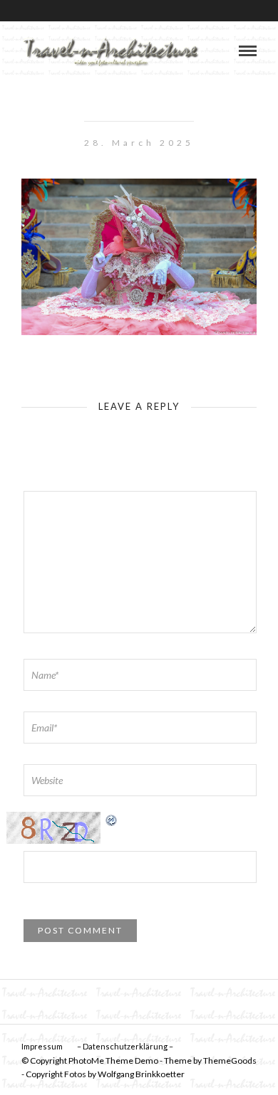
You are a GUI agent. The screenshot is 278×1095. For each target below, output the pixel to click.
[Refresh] (112, 819)
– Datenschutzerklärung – (125, 1046)
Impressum (42, 1046)
